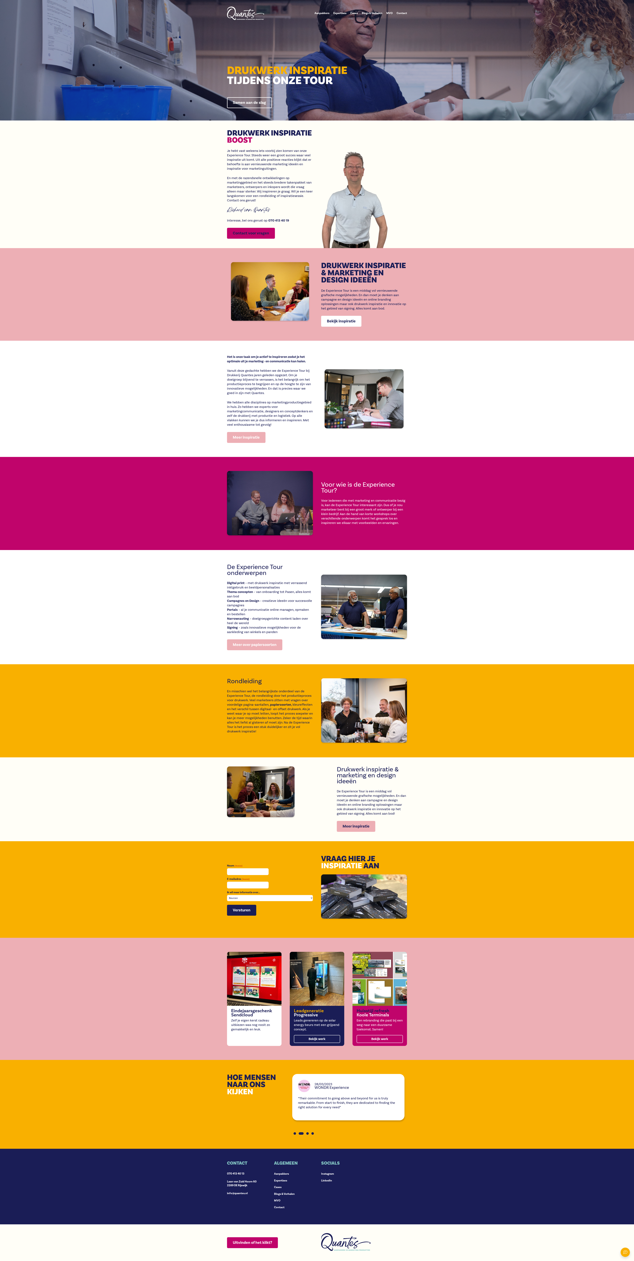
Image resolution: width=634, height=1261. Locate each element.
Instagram (327, 1174)
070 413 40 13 (235, 1173)
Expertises (339, 13)
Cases (354, 13)
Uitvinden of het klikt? (252, 1242)
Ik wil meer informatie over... (243, 892)
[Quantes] (245, 13)
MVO (389, 13)
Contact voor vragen (251, 233)
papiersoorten (280, 705)
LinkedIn (326, 1180)
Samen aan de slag (249, 102)
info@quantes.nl (237, 1193)
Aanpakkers (322, 13)
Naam (234, 865)
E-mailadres (238, 879)
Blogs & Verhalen (372, 13)
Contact (402, 13)
